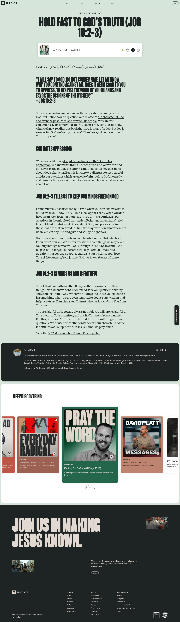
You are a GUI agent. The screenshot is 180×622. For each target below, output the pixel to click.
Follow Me (50, 363)
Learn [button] (67, 3)
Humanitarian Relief (123, 605)
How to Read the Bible (123, 363)
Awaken (119, 595)
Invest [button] (82, 3)
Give (175, 3)
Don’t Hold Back (102, 363)
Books (69, 605)
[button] (168, 3)
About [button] (112, 3)
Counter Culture (62, 363)
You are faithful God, (49, 311)
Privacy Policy (96, 608)
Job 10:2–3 (75, 50)
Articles (69, 599)
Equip (118, 611)
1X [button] (123, 50)
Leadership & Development (125, 608)
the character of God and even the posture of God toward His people (80, 119)
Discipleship (121, 602)
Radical (27, 363)
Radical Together (38, 363)
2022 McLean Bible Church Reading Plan (74, 333)
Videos (69, 595)
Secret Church (71, 611)
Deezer (91, 67)
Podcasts (70, 602)
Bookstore (94, 611)
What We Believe (96, 599)
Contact (93, 605)
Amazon (78, 67)
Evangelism (120, 599)
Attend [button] (97, 3)
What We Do (95, 595)
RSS (101, 67)
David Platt (97, 13)
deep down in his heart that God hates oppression (74, 163)
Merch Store (95, 614)
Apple (55, 67)
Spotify (66, 67)
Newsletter (70, 608)
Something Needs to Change (82, 363)
